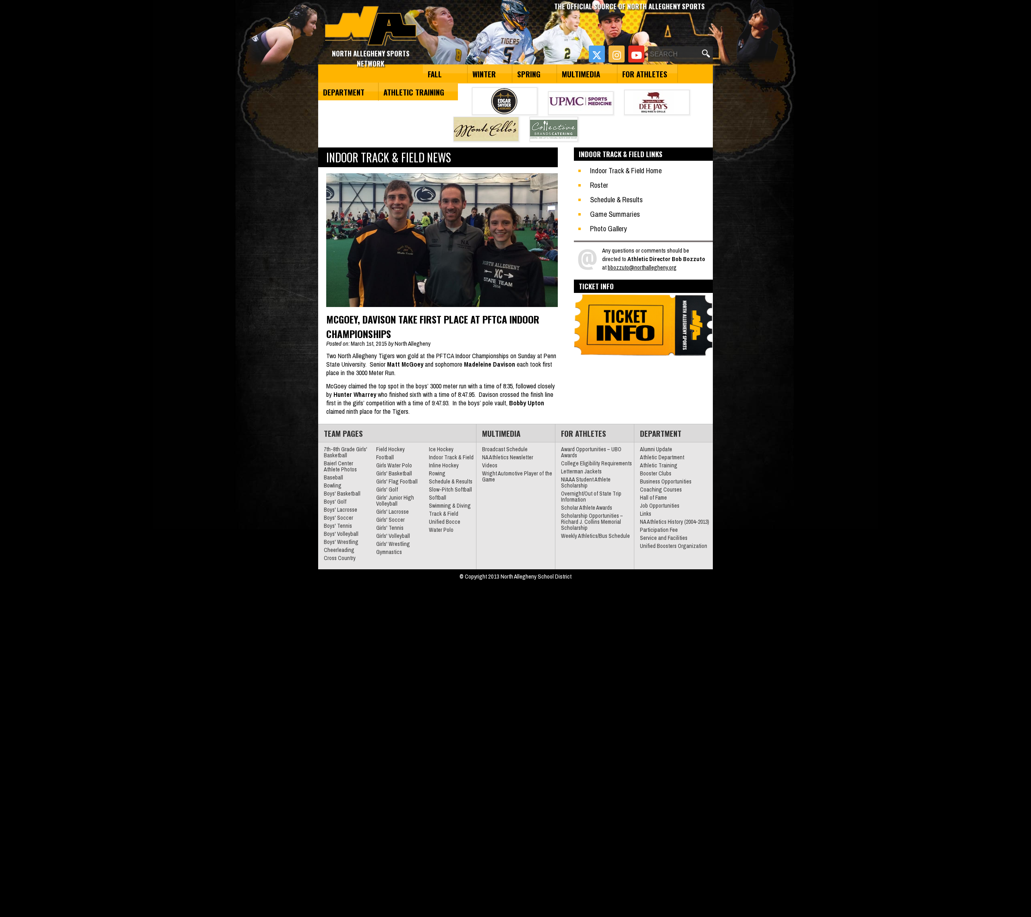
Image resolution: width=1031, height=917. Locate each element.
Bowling (333, 485)
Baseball (333, 477)
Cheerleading (339, 550)
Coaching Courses (661, 489)
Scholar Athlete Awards (586, 507)
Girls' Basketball (394, 473)
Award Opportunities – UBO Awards (591, 452)
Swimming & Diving (450, 505)
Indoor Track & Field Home (626, 171)
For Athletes (644, 73)
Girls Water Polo (394, 465)
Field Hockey (390, 449)
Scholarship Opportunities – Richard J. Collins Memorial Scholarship (592, 521)
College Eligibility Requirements (596, 463)
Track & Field (443, 513)
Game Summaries (615, 214)
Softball (437, 497)
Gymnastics (389, 552)
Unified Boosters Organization (673, 546)
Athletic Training (413, 92)
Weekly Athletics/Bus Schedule (595, 535)
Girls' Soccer (390, 519)
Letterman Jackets (581, 471)
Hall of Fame (653, 497)
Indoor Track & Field (451, 457)
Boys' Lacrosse (340, 509)
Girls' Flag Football (397, 481)
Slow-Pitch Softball (450, 489)
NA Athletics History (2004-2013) (674, 521)
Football (385, 457)
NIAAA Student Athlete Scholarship (586, 482)
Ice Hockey (441, 449)
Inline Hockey (444, 465)
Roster (599, 185)
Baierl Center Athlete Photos (340, 466)
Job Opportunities (659, 505)
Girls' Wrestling (393, 544)
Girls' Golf (387, 489)
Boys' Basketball (342, 493)
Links (645, 513)
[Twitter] (597, 54)
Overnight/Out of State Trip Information (591, 496)
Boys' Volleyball (341, 533)
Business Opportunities (665, 481)
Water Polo (441, 529)
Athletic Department (662, 457)
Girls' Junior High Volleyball (395, 500)
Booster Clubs (655, 473)
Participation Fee (659, 529)
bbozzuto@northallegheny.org (642, 267)
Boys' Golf (335, 501)
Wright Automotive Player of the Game (517, 476)
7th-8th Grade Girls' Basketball (345, 452)
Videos (489, 465)
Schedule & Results (616, 200)
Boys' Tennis (338, 525)
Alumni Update (656, 449)
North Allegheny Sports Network (370, 26)
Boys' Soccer (338, 517)
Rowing (437, 473)
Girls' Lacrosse (392, 511)
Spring (528, 73)
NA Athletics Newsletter (507, 457)
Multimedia (581, 73)
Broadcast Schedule (505, 449)
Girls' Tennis (390, 527)
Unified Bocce (444, 521)
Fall (435, 73)
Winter (484, 73)
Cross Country (340, 558)
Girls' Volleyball (393, 535)
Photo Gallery (608, 229)
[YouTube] (636, 54)
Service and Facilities (663, 537)
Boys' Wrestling (341, 542)
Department (343, 92)
